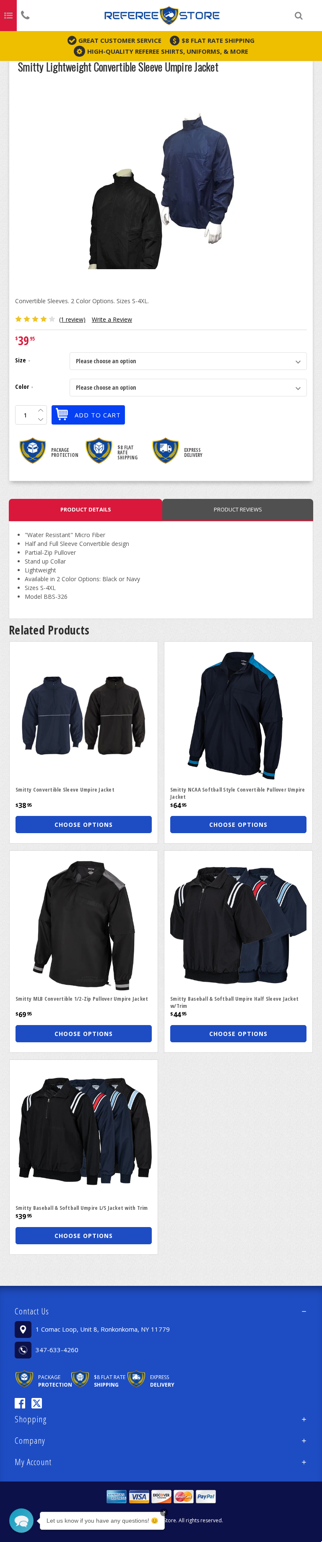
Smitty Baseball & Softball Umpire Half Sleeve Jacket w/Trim (234, 1002)
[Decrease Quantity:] (40, 419)
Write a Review (112, 319)
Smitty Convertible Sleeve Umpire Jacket (65, 789)
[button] (161, 1311)
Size (22, 361)
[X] (36, 1403)
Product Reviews (238, 509)
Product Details (85, 509)
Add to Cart (98, 415)
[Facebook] (20, 1403)
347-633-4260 (57, 1349)
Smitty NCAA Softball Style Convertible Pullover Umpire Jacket (237, 793)
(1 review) (72, 319)
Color (24, 387)
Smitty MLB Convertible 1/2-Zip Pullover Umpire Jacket (82, 998)
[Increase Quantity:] (40, 410)
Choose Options (84, 825)
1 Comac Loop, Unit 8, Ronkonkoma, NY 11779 (103, 1329)
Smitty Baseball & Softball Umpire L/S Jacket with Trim (82, 1208)
